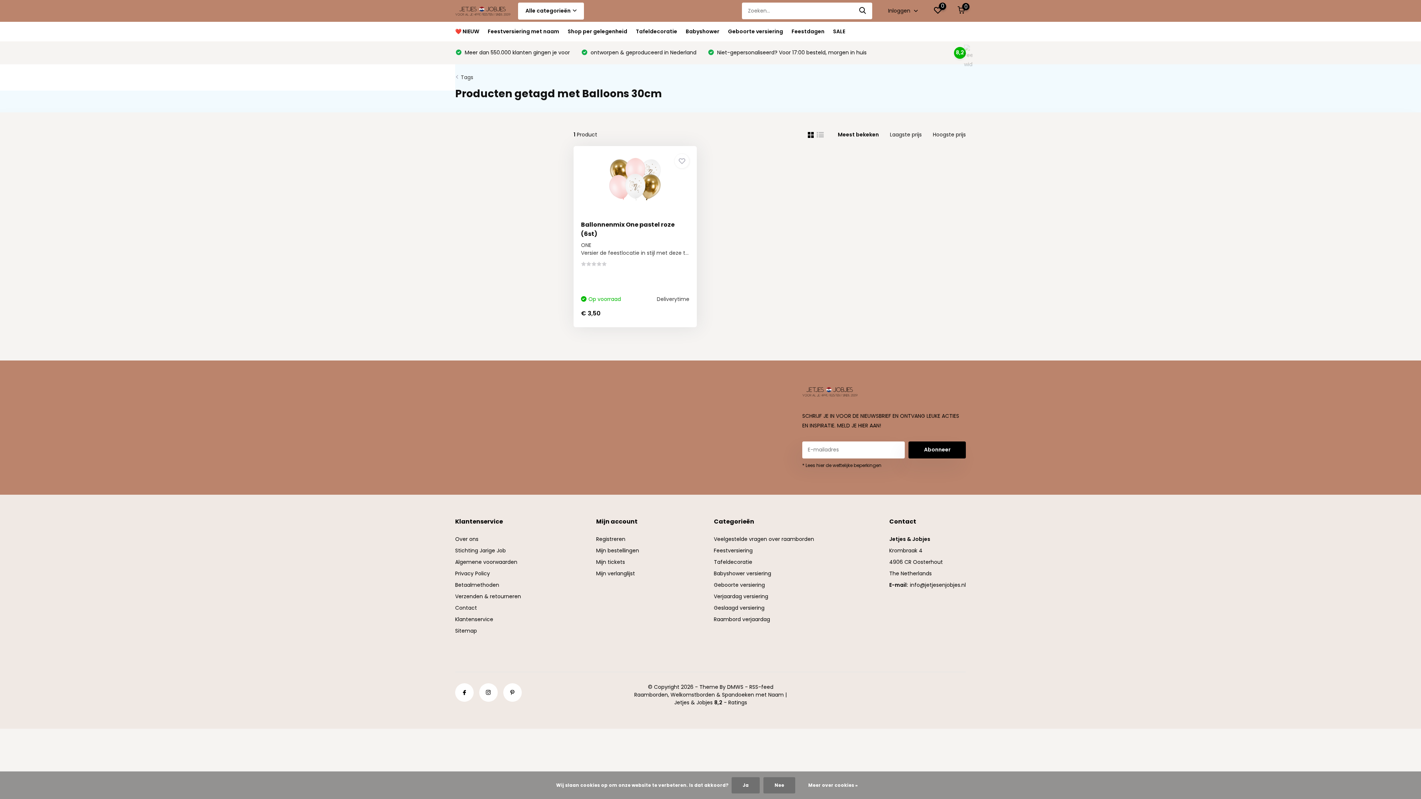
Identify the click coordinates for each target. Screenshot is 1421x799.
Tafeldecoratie (656, 31)
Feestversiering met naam (523, 31)
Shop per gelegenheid (597, 31)
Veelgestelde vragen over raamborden (764, 539)
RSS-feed (761, 687)
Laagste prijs (906, 134)
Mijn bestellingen (617, 550)
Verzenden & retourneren (488, 596)
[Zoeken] (863, 11)
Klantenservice (474, 619)
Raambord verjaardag (742, 619)
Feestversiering (733, 550)
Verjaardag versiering (741, 596)
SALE (839, 31)
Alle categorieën (548, 10)
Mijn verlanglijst (615, 573)
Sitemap (466, 630)
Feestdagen (808, 31)
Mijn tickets (610, 562)
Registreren (610, 539)
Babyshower (702, 31)
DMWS (735, 687)
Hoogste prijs (949, 134)
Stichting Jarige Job (480, 550)
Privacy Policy (472, 573)
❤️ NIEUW (467, 31)
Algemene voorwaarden (486, 562)
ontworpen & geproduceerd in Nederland (642, 52)
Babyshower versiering (742, 573)
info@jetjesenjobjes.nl (938, 585)
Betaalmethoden (477, 585)
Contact (466, 608)
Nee (779, 785)
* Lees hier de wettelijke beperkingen (841, 465)
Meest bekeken (858, 134)
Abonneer (937, 449)
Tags (467, 77)
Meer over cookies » (833, 785)
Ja (746, 785)
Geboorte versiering (755, 31)
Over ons (466, 539)
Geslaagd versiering (739, 608)
